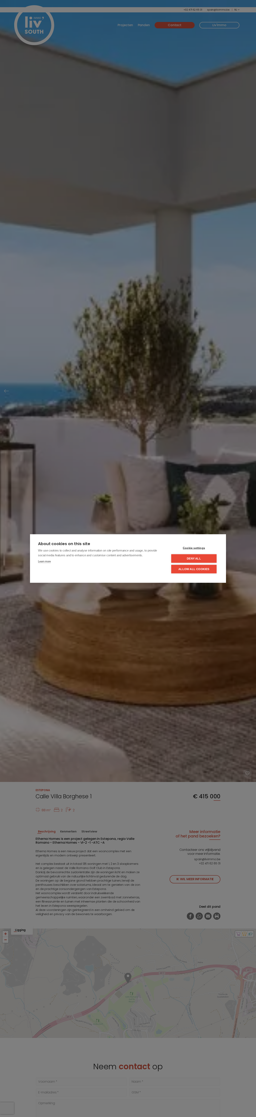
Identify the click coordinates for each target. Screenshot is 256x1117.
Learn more (44, 561)
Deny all (194, 558)
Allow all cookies (193, 569)
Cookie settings (194, 548)
